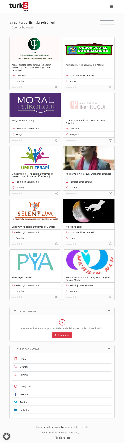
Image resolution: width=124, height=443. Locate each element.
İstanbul (20, 81)
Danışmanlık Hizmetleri (82, 75)
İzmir (72, 238)
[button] (6, 436)
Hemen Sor (64, 335)
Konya (19, 134)
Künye (77, 432)
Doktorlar (21, 75)
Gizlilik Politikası (66, 432)
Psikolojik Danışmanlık (27, 128)
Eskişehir (74, 134)
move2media (57, 427)
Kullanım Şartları (49, 432)
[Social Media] (56, 437)
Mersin (73, 291)
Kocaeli (73, 81)
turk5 (45, 427)
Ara (106, 22)
